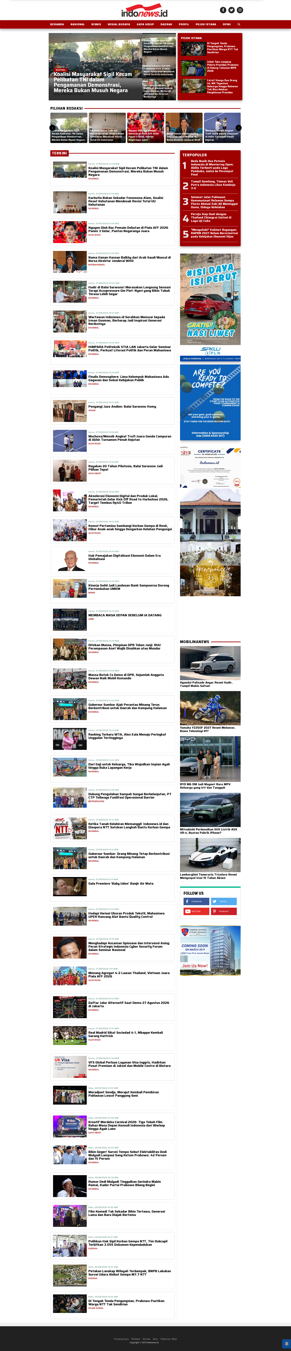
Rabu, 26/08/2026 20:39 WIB (103, 1177)
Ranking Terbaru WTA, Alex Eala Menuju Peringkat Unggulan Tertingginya (127, 736)
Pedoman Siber (169, 1339)
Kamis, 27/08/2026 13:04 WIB (103, 909)
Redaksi (136, 1339)
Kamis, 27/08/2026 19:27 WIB (103, 402)
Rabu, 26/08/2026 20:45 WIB (103, 1147)
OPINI (227, 24)
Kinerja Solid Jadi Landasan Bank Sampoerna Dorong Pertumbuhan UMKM (128, 587)
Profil (184, 24)
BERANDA (57, 24)
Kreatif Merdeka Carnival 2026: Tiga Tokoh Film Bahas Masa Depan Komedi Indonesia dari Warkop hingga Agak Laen (126, 1125)
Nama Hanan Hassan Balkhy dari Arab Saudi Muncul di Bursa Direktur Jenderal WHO (129, 259)
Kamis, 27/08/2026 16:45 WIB (103, 581)
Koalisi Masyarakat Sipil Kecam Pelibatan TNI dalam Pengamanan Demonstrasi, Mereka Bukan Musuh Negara (128, 171)
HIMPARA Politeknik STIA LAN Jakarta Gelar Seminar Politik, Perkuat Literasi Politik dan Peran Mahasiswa (129, 348)
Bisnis (96, 24)
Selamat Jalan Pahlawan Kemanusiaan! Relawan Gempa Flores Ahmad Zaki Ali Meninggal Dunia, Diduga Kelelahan (214, 202)
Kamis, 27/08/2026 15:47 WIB (103, 730)
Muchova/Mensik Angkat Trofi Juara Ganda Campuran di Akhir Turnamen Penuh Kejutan (129, 438)
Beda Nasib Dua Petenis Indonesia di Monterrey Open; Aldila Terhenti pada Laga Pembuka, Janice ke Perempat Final (212, 168)
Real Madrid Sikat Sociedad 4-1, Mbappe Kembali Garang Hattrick (125, 1034)
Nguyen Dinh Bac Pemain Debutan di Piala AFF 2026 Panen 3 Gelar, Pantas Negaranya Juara (128, 229)
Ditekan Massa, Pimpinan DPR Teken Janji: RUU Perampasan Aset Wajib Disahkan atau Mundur (124, 646)
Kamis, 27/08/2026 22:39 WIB (103, 163)
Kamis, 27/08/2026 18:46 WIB (103, 491)
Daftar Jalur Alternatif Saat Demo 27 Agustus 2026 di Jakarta (128, 1004)
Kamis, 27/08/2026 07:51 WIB (103, 1028)
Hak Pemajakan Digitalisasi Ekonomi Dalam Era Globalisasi (124, 557)
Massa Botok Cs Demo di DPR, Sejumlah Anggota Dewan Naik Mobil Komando (126, 676)
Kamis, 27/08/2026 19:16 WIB (103, 462)
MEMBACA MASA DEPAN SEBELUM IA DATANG (124, 615)
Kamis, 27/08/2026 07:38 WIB (103, 1058)
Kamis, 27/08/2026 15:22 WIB (103, 760)
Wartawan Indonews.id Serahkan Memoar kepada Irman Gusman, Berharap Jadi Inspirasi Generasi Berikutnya (126, 320)
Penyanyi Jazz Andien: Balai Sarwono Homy (122, 406)
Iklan (155, 1339)
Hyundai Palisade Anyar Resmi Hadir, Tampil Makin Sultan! (206, 684)
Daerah (166, 24)
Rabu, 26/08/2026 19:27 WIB (103, 1237)
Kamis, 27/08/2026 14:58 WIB (103, 789)
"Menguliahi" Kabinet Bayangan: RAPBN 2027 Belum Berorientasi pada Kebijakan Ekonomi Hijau (214, 233)
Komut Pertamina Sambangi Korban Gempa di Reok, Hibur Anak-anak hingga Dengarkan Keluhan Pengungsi (130, 527)
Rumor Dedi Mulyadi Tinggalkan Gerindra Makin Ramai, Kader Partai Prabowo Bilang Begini (124, 1183)
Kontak (146, 1339)
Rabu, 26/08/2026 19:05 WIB (103, 1266)
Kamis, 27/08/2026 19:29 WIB (103, 372)
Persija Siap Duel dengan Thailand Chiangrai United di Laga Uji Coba (211, 217)
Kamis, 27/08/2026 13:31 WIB (103, 879)
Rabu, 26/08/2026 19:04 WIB (103, 1296)
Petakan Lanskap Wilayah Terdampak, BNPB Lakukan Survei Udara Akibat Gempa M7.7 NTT (129, 1272)
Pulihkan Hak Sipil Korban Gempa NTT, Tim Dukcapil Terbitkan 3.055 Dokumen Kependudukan (127, 1242)
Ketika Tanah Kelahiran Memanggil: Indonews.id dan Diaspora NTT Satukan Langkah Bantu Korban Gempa (129, 825)
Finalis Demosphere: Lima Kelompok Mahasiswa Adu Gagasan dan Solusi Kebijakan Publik (128, 378)
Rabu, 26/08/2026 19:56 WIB (103, 1207)
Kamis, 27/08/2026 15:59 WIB (103, 670)
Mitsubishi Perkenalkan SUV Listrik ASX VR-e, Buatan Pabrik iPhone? (208, 831)
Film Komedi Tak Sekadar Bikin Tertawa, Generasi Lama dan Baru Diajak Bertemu (126, 1213)
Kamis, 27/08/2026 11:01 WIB (103, 968)
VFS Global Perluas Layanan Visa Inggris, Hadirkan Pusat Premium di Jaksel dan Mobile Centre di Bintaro (129, 1064)
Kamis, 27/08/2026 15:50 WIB (103, 700)
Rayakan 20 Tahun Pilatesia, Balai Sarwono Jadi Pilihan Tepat (125, 467)
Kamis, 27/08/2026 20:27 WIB (103, 283)
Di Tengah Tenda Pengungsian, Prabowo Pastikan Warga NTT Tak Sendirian (222, 47)
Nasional (78, 24)
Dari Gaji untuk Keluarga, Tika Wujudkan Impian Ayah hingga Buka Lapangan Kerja (129, 765)
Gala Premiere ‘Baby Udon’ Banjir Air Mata (120, 883)
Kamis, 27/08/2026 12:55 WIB (103, 939)
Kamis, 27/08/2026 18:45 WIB (103, 521)
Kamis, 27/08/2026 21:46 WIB (103, 223)
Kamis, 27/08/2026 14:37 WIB (103, 819)
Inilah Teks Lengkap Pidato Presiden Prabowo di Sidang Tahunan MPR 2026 (222, 66)
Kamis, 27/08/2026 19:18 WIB (103, 432)
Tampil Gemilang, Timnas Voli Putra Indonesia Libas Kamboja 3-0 (213, 184)
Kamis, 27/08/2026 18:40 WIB (103, 551)
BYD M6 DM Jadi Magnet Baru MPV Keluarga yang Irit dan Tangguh (205, 786)
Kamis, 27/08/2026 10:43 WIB (103, 998)
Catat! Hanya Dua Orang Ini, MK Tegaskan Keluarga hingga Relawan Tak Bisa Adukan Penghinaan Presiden (222, 86)
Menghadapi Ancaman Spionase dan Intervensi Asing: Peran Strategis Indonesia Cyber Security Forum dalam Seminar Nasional (129, 946)
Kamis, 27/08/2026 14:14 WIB (103, 849)
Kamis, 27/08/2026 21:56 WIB (103, 193)
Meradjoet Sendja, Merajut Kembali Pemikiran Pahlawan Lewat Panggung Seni (123, 1093)
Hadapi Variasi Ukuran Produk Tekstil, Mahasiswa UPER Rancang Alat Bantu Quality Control (126, 915)
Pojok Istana (206, 24)
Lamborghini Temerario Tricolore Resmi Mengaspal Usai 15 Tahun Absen (208, 876)
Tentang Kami (121, 1339)
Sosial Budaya (119, 24)
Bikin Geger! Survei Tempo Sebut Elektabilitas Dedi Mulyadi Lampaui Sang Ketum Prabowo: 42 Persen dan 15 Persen (127, 1155)
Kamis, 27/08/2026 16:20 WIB (103, 640)
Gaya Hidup (145, 24)
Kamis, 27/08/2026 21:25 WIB (103, 253)
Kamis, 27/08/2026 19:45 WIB (103, 312)
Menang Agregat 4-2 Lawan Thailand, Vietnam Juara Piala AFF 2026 (129, 974)
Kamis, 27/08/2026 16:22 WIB (103, 611)
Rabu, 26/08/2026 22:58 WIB (103, 1117)
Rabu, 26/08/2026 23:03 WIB (103, 1088)
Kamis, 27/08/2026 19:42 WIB (103, 342)
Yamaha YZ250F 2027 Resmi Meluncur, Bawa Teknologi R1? (207, 729)
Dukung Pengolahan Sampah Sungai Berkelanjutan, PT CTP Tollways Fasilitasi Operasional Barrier (129, 795)
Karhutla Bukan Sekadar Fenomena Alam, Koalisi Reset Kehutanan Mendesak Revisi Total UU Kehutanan (125, 201)
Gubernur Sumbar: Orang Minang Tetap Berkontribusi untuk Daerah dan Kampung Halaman (129, 855)
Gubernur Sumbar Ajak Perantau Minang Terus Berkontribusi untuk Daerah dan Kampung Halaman (127, 706)
